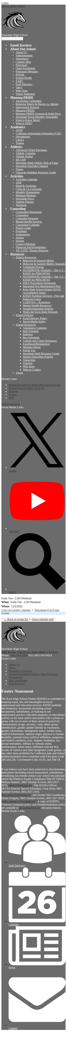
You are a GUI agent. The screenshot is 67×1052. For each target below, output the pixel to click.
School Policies (24, 315)
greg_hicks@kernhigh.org (16, 794)
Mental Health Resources (37, 305)
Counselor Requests (27, 218)
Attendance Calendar (35, 327)
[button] (23, 49)
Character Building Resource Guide (36, 172)
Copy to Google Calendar (16, 610)
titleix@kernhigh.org (20, 785)
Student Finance (25, 201)
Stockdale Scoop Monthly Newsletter (37, 116)
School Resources (26, 324)
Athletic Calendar (26, 153)
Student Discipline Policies (38, 356)
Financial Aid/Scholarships (31, 247)
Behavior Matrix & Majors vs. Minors (37, 104)
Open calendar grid (42, 619)
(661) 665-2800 (19, 655)
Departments (23, 136)
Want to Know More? (28, 120)
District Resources (26, 257)
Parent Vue (29, 350)
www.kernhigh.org (29, 807)
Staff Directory (24, 84)
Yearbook (21, 205)
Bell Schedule (31, 331)
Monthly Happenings (28, 192)
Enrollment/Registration (36, 344)
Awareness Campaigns (28, 100)
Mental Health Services (29, 221)
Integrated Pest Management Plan (42, 286)
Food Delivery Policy (35, 318)
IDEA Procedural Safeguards (39, 283)
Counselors (22, 215)
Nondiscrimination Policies (38, 308)
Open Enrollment (25, 68)
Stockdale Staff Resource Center (41, 353)
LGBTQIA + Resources (36, 302)
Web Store (22, 90)
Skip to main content (13, 6)
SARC (19, 81)
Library (20, 139)
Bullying (28, 334)
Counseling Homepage (29, 212)
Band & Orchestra (26, 185)
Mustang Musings (26, 195)
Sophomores (23, 234)
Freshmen (21, 231)
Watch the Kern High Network (40, 311)
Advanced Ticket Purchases (31, 150)
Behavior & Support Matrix (38, 260)
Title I (19, 87)
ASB (18, 182)
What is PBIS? (24, 123)
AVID (19, 130)
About (19, 372)
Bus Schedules (31, 337)
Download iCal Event (46, 610)
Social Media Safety (34, 321)
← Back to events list (16, 619)
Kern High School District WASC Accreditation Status (42, 291)
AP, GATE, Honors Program (32, 250)
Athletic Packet (24, 156)
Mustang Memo (32, 347)
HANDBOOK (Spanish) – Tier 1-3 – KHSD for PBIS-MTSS (44, 278)
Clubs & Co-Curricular (29, 189)
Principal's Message (27, 71)
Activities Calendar (26, 179)
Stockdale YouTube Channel (32, 166)
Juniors (20, 237)
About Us (21, 52)
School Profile (24, 77)
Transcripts (29, 360)
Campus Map (23, 61)
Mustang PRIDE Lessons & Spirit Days (38, 113)
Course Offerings (25, 244)
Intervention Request (27, 107)
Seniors (20, 240)
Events (5, 613)
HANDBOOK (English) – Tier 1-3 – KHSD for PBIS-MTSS (44, 272)
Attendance (22, 58)
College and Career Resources (40, 340)
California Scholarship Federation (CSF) (38, 133)
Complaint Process (33, 267)
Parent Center (23, 228)
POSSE (20, 74)
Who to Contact (32, 369)
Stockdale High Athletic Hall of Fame (37, 162)
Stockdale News (25, 198)
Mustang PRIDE (25, 110)
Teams (19, 169)
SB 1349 (21, 159)
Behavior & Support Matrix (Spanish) (44, 263)
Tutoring (28, 363)
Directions (21, 65)
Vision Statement (25, 93)
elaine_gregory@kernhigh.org (18, 801)
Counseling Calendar (27, 224)
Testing (20, 143)
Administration (24, 55)
